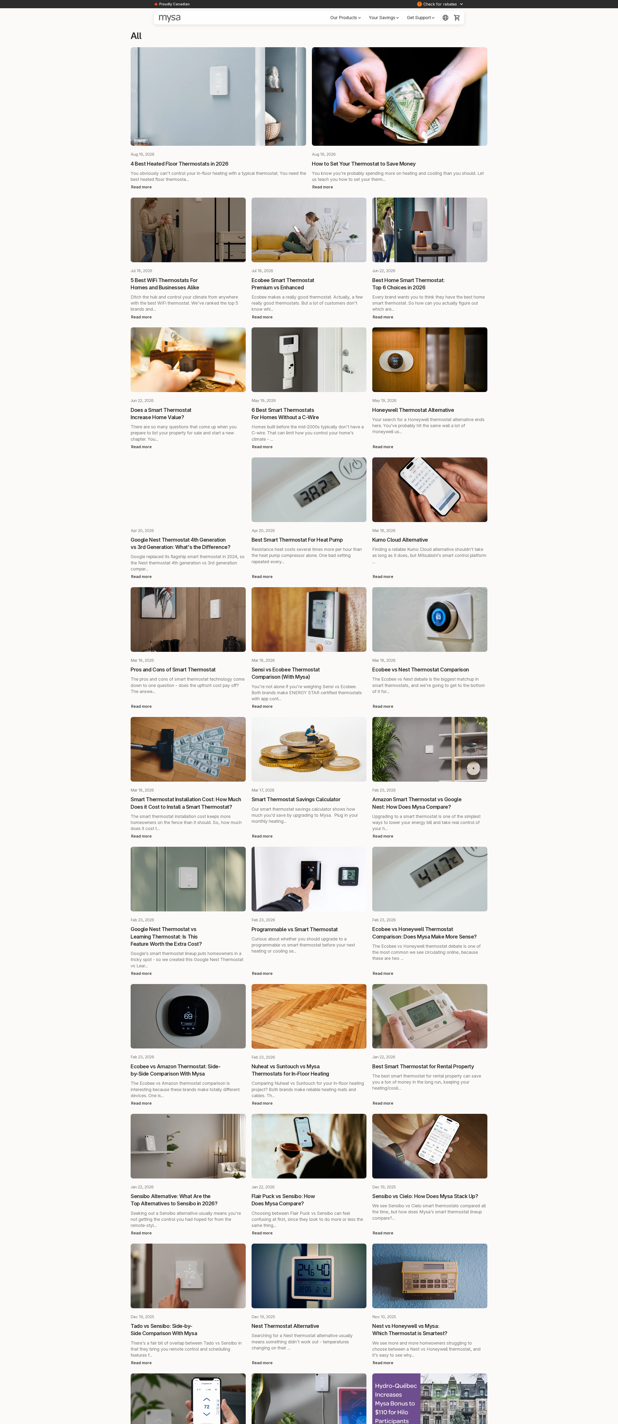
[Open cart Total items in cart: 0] (457, 18)
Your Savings (384, 17)
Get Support (421, 17)
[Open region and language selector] (445, 18)
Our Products (345, 17)
